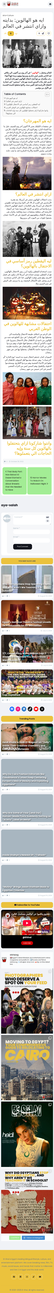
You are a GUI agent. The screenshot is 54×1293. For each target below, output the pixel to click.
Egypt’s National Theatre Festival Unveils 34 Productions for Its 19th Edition (26, 623)
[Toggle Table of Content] (46, 94)
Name (16, 528)
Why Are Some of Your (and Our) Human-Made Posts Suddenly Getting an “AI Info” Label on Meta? (26, 816)
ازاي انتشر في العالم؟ (14, 101)
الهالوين (35, 72)
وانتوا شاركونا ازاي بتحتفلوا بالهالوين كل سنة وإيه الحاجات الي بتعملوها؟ (27, 112)
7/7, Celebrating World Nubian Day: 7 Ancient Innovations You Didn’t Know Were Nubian (24, 657)
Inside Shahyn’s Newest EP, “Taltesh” (24, 855)
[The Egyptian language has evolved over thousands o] (27, 1201)
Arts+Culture (8, 15)
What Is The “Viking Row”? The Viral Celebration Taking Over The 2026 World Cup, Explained (26, 691)
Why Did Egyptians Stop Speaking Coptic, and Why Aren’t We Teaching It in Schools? (26, 587)
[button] (4, 4)
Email (16, 537)
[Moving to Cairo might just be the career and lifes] (27, 1067)
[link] (48, 33)
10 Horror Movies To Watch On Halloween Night (38, 480)
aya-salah (9, 505)
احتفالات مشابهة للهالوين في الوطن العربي (22, 107)
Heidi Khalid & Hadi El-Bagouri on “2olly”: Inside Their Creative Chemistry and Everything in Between (26, 746)
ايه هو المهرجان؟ (11, 98)
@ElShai (27, 937)
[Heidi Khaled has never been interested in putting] (27, 1134)
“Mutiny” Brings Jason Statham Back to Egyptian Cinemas (25, 888)
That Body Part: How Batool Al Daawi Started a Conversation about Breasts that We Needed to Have (13, 480)
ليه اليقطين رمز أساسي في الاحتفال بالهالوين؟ (23, 104)
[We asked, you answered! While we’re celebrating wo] (27, 1001)
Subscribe (27, 943)
